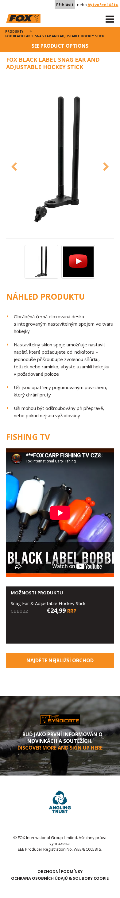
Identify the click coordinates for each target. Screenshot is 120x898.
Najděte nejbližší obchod (60, 660)
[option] (60, 158)
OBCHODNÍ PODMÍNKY (60, 871)
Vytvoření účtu (103, 4)
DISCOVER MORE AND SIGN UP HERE (60, 747)
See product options (60, 45)
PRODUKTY (14, 31)
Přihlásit (65, 4)
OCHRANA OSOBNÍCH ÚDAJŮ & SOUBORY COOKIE (60, 878)
